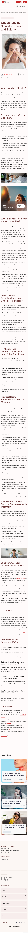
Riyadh (4, 909)
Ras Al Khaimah (6, 903)
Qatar (3, 916)
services (20, 578)
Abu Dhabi (5, 896)
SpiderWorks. (17, 926)
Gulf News (8, 723)
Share (23, 74)
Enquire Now (19, 206)
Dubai (3, 890)
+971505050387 (22, 6)
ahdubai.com (4, 736)
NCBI (10, 729)
